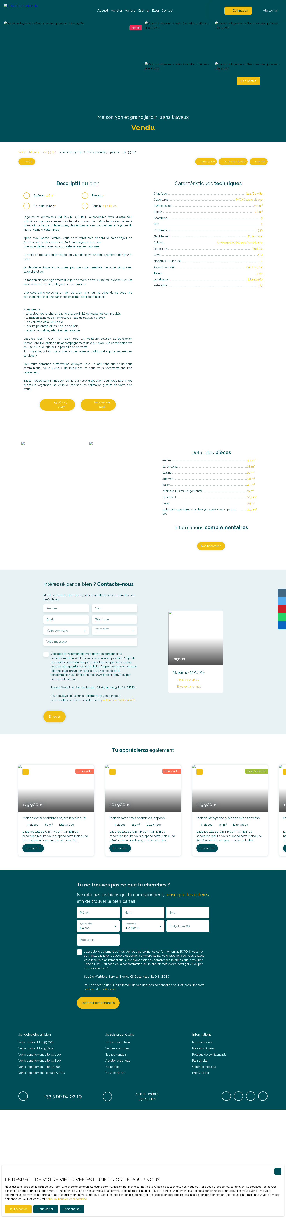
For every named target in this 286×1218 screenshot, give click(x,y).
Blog (155, 10)
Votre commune (57, 630)
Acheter (116, 10)
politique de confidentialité (118, 700)
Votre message (56, 641)
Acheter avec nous (117, 1060)
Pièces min (87, 939)
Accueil (102, 10)
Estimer (143, 10)
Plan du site (199, 1060)
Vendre (130, 10)
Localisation (130, 923)
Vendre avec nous (117, 1048)
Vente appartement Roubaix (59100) (41, 1072)
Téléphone (102, 619)
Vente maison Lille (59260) (35, 1042)
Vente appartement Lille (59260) (39, 1066)
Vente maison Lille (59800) (36, 1048)
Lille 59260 (49, 152)
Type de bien (86, 923)
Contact (167, 10)
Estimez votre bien (117, 1042)
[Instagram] (250, 1096)
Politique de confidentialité (209, 1054)
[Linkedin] (263, 1096)
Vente (22, 152)
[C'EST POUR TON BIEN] (31, 10)
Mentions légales (203, 1048)
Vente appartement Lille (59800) (39, 1060)
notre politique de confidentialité (66, 1199)
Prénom (51, 608)
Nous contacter (115, 1072)
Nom (98, 608)
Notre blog (112, 1066)
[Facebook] (226, 1096)
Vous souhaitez (102, 629)
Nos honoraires (202, 1042)
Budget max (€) (179, 926)
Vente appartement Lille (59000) (39, 1054)
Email (50, 619)
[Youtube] (238, 1096)
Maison (34, 152)
